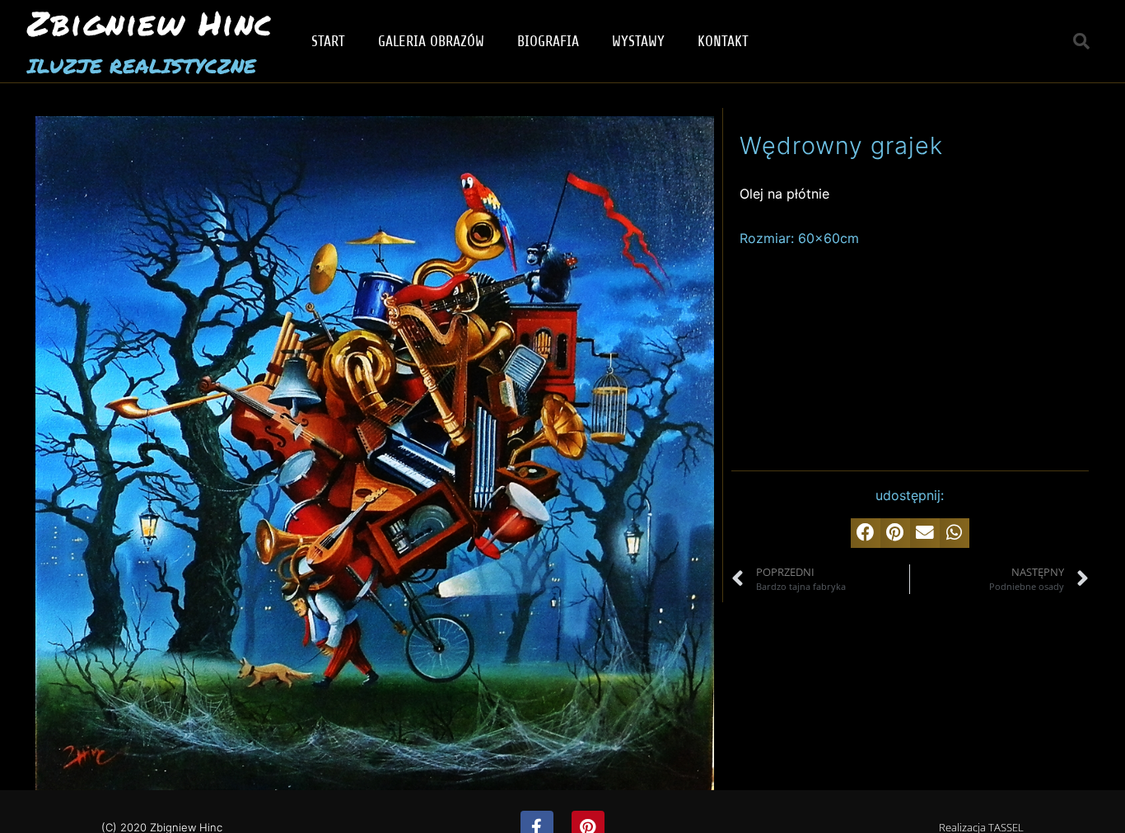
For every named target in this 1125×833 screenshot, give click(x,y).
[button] (1081, 41)
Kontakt (723, 41)
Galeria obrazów (431, 41)
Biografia (548, 41)
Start (328, 41)
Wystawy (638, 41)
